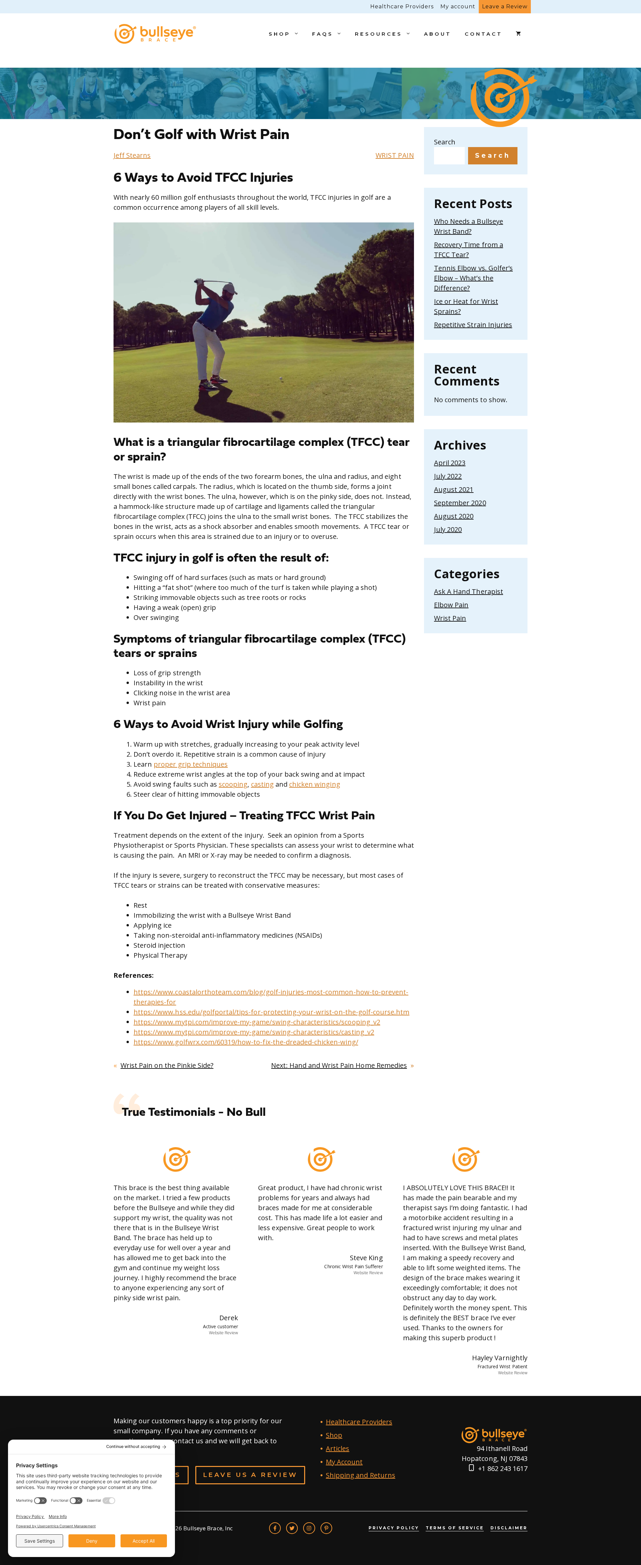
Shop (279, 34)
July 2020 (448, 529)
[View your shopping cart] (518, 34)
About (437, 34)
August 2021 (453, 489)
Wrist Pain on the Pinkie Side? (167, 1065)
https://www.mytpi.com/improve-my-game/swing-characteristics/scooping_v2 (257, 1021)
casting (262, 784)
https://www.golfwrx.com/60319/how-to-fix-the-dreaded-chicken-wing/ (246, 1041)
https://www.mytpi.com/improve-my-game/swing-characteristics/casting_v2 (254, 1031)
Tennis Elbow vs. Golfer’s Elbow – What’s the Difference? (473, 277)
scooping (233, 784)
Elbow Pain (451, 604)
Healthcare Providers (402, 6)
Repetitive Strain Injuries (473, 324)
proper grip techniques (191, 764)
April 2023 (449, 462)
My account (457, 6)
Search (444, 141)
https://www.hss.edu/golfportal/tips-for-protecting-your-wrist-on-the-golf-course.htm (271, 1011)
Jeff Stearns (132, 155)
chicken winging (314, 784)
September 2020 (460, 502)
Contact (483, 34)
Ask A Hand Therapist (468, 591)
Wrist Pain (395, 155)
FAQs (322, 34)
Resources (378, 34)
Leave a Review (504, 6)
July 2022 (448, 476)
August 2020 (453, 516)
